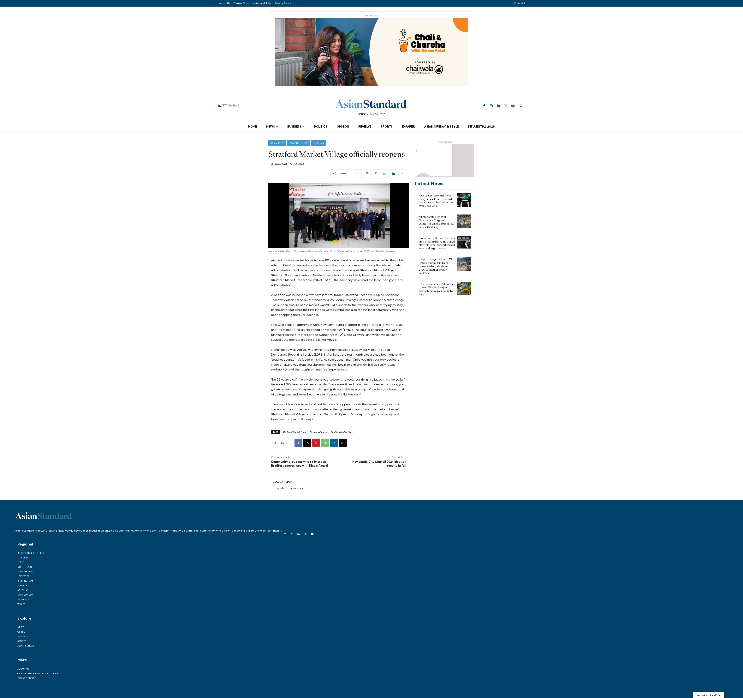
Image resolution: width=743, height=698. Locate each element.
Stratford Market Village (342, 431)
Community (277, 143)
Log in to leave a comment (289, 488)
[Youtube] (512, 106)
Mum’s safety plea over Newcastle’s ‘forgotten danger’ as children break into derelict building (436, 222)
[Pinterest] (375, 173)
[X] (505, 106)
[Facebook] (484, 106)
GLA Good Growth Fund (294, 431)
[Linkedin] (498, 106)
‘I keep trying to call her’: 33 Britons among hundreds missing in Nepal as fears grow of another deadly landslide (435, 266)
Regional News (298, 143)
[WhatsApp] (384, 173)
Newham (319, 143)
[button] (521, 105)
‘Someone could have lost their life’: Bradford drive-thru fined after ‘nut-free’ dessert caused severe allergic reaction (437, 243)
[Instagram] (491, 106)
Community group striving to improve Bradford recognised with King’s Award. (300, 463)
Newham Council (318, 431)
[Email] (402, 173)
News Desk (281, 164)
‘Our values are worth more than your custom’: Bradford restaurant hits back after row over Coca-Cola (436, 200)
